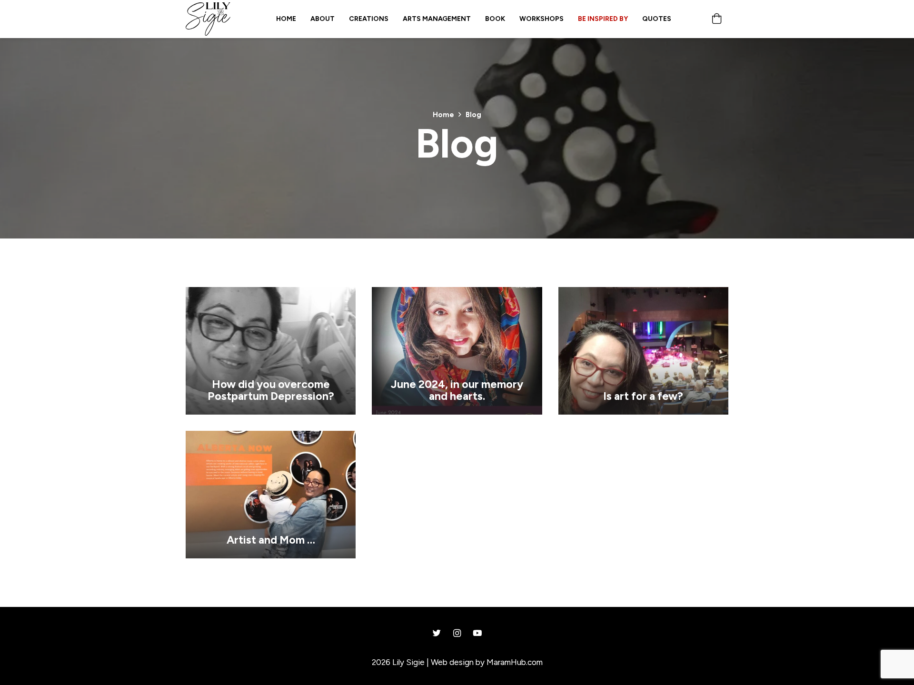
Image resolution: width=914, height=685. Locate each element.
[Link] (208, 19)
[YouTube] (477, 633)
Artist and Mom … (271, 539)
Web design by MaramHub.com (487, 662)
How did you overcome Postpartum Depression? (271, 390)
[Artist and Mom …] (271, 437)
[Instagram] (457, 633)
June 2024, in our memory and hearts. (457, 390)
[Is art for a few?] (643, 293)
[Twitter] (437, 633)
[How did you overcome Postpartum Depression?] (271, 293)
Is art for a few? (643, 396)
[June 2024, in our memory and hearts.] (457, 293)
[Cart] (716, 19)
